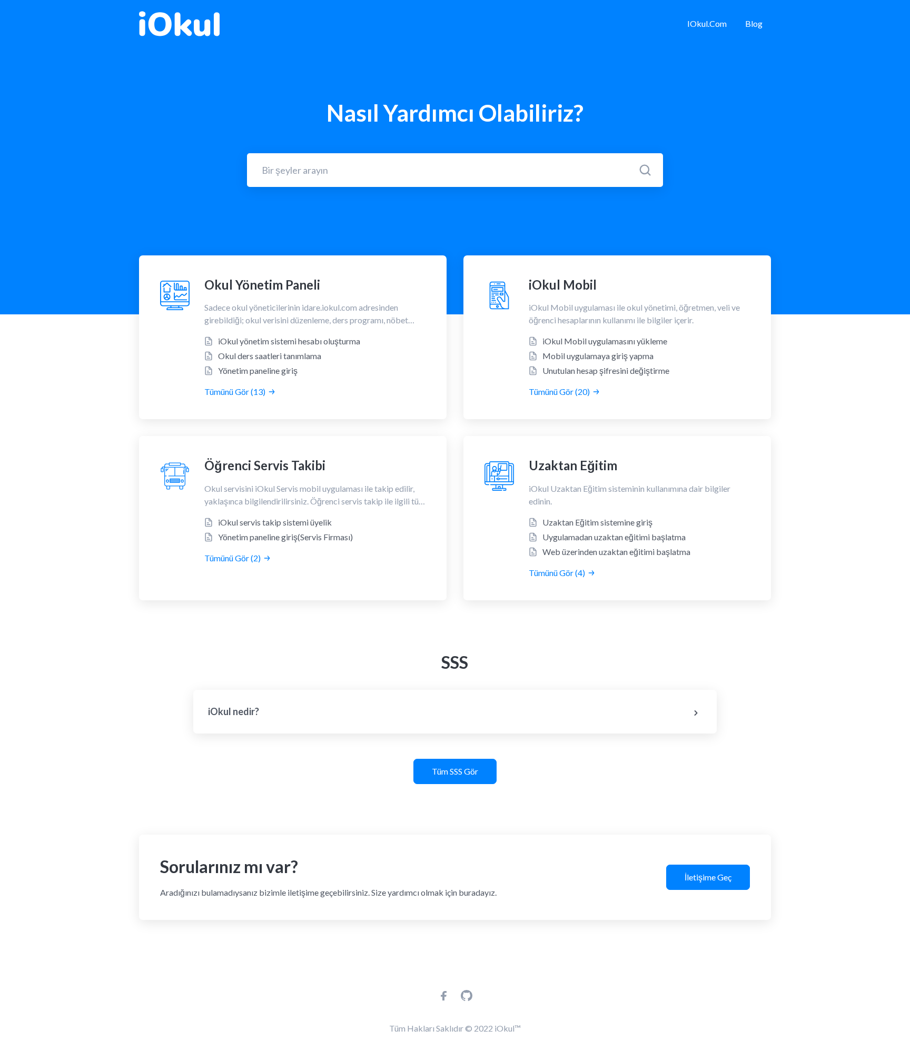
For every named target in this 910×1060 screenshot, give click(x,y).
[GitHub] (466, 999)
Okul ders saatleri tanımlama (269, 356)
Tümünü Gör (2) (232, 558)
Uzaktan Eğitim (573, 465)
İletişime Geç (708, 877)
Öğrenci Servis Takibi (264, 465)
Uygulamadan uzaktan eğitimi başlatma (614, 537)
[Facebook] (444, 999)
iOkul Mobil (563, 284)
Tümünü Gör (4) (557, 573)
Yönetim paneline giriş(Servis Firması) (285, 537)
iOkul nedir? (233, 711)
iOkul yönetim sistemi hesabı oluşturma (289, 341)
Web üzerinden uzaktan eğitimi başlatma (616, 552)
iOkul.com (707, 23)
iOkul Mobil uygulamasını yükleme (604, 341)
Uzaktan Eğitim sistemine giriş (597, 522)
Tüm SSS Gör (455, 771)
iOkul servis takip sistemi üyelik (275, 522)
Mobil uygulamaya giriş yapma (598, 356)
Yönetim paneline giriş (258, 370)
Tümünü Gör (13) (234, 392)
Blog (754, 23)
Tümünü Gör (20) (559, 392)
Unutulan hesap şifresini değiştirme (605, 370)
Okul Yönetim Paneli (262, 284)
